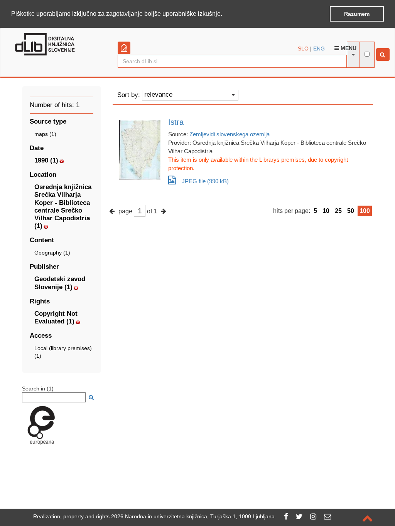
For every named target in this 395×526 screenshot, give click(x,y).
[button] (225, 14)
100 (365, 211)
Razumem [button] (357, 14)
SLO (303, 48)
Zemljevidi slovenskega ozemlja (229, 134)
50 (350, 211)
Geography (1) (52, 253)
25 (338, 211)
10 (325, 211)
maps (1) (45, 134)
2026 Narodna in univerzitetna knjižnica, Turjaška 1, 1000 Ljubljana (193, 516)
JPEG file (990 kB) (205, 181)
